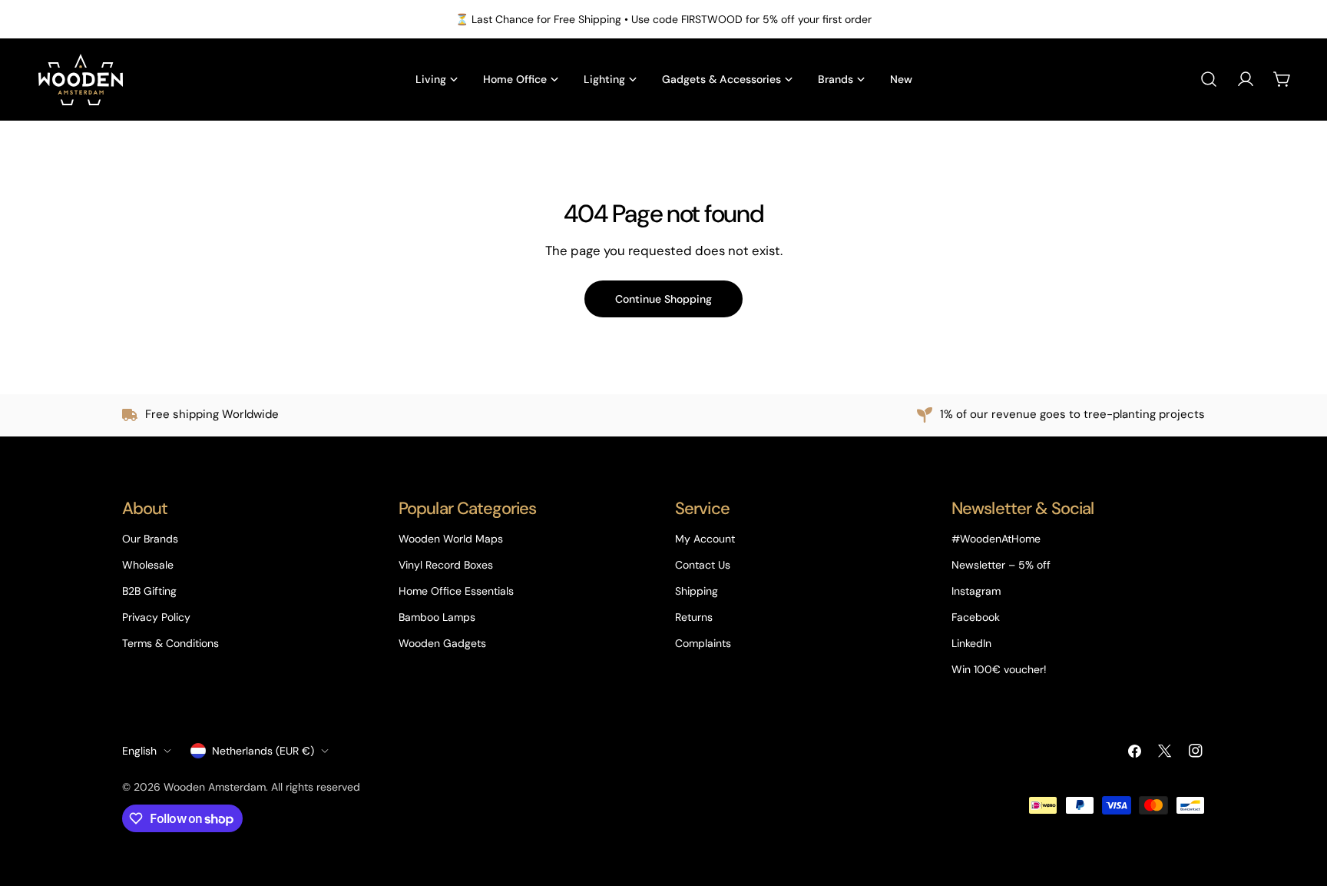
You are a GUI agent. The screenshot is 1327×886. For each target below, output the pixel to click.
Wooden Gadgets (442, 643)
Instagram (976, 591)
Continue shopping (663, 299)
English (139, 751)
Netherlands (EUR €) (263, 751)
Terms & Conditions (170, 643)
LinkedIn (971, 643)
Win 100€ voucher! (999, 669)
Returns (694, 617)
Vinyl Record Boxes (446, 565)
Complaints (703, 643)
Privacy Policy (156, 617)
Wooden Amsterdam (215, 787)
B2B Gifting (149, 591)
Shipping (696, 591)
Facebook (975, 617)
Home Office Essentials (456, 591)
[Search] (1208, 79)
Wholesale (148, 565)
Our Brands (150, 539)
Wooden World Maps (451, 539)
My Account (705, 539)
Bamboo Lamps (437, 617)
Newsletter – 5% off (1001, 565)
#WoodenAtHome (996, 539)
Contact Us (702, 565)
